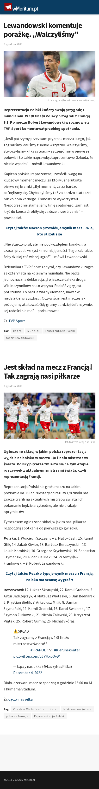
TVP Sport (16, 320)
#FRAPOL (38, 650)
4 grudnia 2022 (13, 44)
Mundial (33, 331)
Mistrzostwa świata (77, 709)
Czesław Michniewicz (28, 709)
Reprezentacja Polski (60, 331)
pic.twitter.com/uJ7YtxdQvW (36, 656)
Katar (54, 709)
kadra (17, 331)
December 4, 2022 (27, 672)
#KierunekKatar (67, 650)
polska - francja (17, 716)
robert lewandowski (20, 338)
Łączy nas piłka (20, 699)
